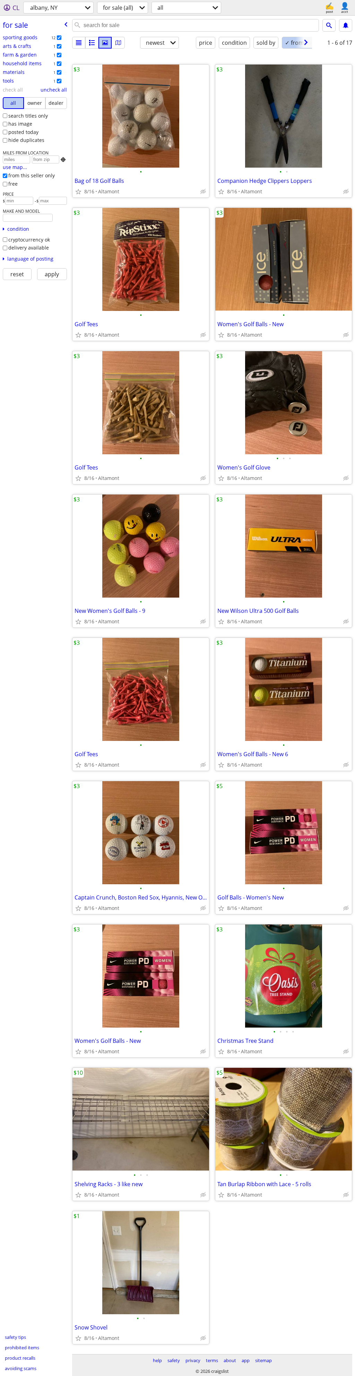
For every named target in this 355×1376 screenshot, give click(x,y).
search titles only (28, 115)
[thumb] (91, 43)
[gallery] (105, 43)
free (13, 183)
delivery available (28, 247)
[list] (78, 43)
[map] (118, 43)
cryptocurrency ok (29, 239)
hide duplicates (26, 140)
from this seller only (31, 175)
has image (20, 123)
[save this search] (345, 25)
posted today (23, 132)
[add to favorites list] (78, 191)
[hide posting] (203, 191)
